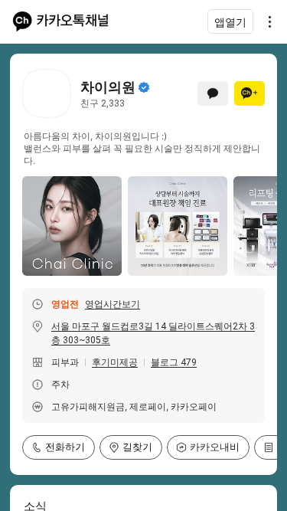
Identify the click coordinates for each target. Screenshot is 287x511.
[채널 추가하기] (249, 93)
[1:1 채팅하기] (212, 93)
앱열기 (230, 21)
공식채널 (144, 87)
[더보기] (265, 21)
